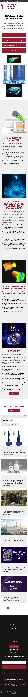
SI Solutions (20, 684)
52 (17, 607)
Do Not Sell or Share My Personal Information (12, 673)
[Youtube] (17, 650)
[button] (26, 6)
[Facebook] (14, 650)
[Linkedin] (11, 650)
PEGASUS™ (14, 351)
